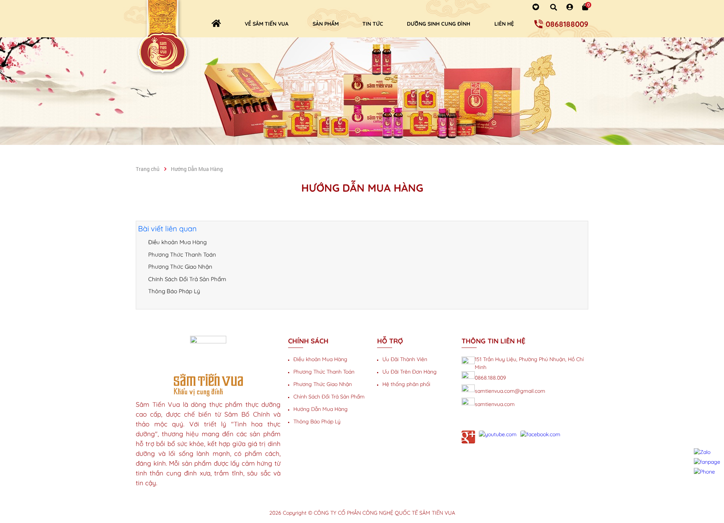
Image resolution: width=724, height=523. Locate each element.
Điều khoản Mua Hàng (177, 242)
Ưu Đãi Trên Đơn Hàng (409, 371)
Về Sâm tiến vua (266, 23)
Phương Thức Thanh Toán (182, 254)
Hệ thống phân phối (406, 384)
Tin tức (372, 23)
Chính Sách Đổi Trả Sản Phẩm (187, 279)
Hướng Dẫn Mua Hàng (320, 409)
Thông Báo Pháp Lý (174, 291)
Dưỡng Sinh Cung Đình (438, 23)
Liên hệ (504, 23)
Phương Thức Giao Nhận (180, 266)
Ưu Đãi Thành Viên (404, 359)
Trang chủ (148, 168)
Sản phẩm (326, 23)
